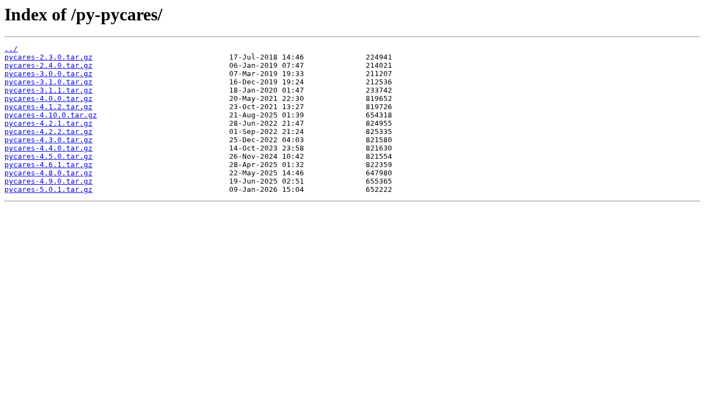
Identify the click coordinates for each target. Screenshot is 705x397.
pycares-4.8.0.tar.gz (48, 173)
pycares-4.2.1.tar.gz (48, 123)
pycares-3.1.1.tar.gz (48, 90)
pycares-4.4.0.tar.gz (48, 148)
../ (11, 49)
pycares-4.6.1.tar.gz (48, 164)
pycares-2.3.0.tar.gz (48, 57)
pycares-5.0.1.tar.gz (48, 189)
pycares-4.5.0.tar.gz (48, 156)
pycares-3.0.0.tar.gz (48, 73)
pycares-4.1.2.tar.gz (48, 107)
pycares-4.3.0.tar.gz (48, 140)
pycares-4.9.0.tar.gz (48, 181)
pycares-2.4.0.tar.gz (48, 65)
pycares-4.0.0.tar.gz (48, 98)
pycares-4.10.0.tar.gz (50, 115)
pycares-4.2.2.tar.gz (48, 131)
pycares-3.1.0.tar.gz (48, 82)
